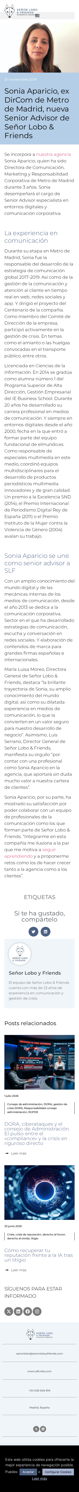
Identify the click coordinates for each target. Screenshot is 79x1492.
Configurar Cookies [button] (58, 1472)
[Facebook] (27, 1311)
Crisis (10, 1234)
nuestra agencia (53, 154)
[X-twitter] (8, 1311)
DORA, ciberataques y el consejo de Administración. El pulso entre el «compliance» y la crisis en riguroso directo (37, 1133)
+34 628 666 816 (39, 1390)
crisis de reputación (28, 1234)
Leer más (39, 1478)
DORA (48, 1104)
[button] (37, 15)
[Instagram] (37, 1311)
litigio (34, 1238)
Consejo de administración (24, 1104)
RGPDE (33, 1112)
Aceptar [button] (28, 1472)
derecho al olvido (18, 1238)
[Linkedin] (18, 1311)
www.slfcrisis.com (39, 1371)
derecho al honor (54, 1234)
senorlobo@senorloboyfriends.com (39, 1353)
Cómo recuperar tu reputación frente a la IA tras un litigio (38, 1255)
